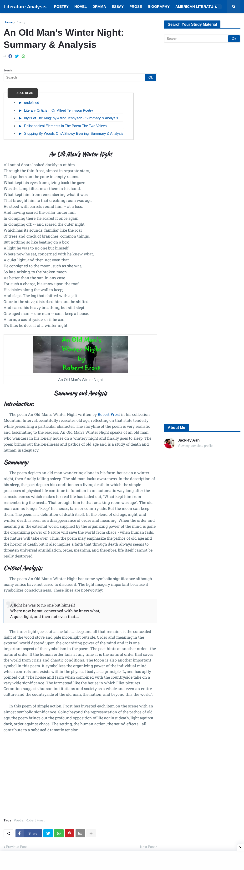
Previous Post (16, 847)
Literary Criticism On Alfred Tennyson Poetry (58, 110)
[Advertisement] (80, 778)
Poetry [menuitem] (61, 7)
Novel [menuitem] (80, 7)
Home (8, 22)
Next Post (147, 847)
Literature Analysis (25, 6)
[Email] (80, 833)
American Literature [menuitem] (196, 7)
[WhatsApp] (23, 56)
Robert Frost (109, 414)
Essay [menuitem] (118, 7)
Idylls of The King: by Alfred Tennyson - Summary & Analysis (71, 118)
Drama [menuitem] (99, 7)
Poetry (20, 22)
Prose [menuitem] (135, 7)
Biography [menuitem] (159, 7)
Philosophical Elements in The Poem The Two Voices (65, 126)
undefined (31, 102)
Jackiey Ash (189, 440)
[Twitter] (17, 56)
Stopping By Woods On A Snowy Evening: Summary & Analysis (73, 133)
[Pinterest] (69, 833)
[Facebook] (10, 56)
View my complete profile (195, 445)
